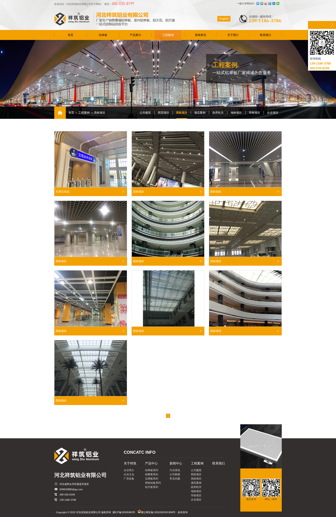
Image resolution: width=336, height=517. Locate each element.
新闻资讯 (200, 34)
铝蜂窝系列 (151, 474)
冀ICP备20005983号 (124, 512)
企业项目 (272, 112)
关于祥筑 (130, 463)
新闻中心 (176, 463)
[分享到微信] (277, 3)
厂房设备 (129, 478)
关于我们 (233, 34)
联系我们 (265, 34)
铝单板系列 (151, 470)
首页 (70, 34)
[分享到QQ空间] (261, 3)
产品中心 (151, 463)
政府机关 (218, 112)
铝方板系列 (151, 486)
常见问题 (175, 478)
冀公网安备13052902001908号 (158, 512)
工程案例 (168, 34)
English (224, 18)
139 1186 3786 (67, 499)
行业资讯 (175, 470)
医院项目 (163, 112)
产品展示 (135, 34)
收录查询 (183, 512)
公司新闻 (175, 474)
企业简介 (129, 470)
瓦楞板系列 (151, 478)
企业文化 (129, 474)
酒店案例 (199, 112)
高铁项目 (181, 112)
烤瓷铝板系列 (153, 482)
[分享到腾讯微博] (269, 3)
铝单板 (103, 34)
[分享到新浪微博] (265, 3)
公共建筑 (145, 112)
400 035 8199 (67, 494)
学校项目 (254, 112)
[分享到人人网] (273, 3)
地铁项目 (236, 112)
